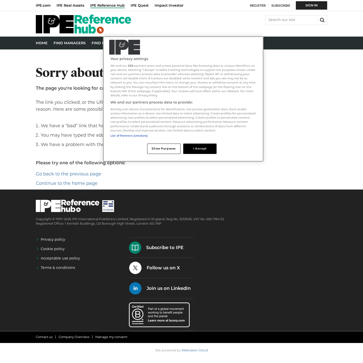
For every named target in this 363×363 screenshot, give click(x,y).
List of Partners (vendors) (129, 135)
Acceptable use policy (60, 258)
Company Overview (74, 337)
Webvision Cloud (195, 350)
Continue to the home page (67, 183)
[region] (183, 99)
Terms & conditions (58, 267)
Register (258, 5)
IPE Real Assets (70, 5)
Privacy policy (53, 239)
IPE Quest (140, 5)
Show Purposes (164, 148)
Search (321, 19)
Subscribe (280, 5)
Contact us (44, 337)
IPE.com (43, 5)
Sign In (311, 5)
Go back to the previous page (68, 174)
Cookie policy (53, 249)
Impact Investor (169, 5)
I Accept (200, 148)
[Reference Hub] (83, 32)
